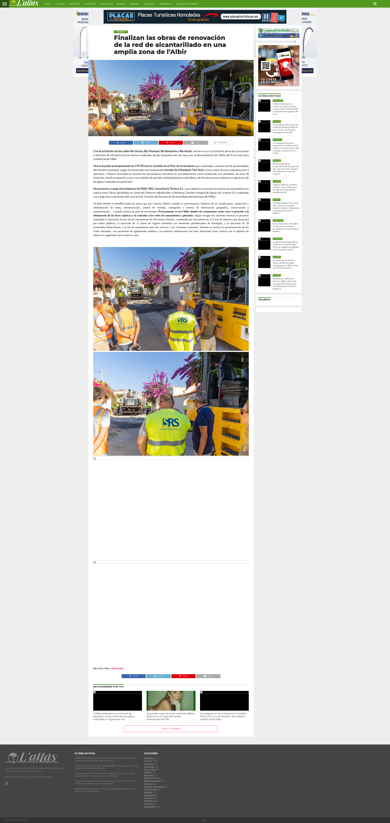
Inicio (48, 4)
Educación (106, 4)
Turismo (148, 804)
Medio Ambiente (152, 781)
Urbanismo (165, 4)
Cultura (60, 4)
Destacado (117, 668)
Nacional (148, 784)
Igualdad (148, 775)
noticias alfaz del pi (154, 786)
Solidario (148, 801)
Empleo (121, 4)
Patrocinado (150, 789)
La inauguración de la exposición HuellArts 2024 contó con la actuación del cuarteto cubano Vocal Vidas (223, 716)
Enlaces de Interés (186, 4)
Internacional (151, 778)
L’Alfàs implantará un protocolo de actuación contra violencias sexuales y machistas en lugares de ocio (114, 716)
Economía (90, 4)
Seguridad (149, 795)
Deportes (74, 4)
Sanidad (134, 4)
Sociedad (149, 4)
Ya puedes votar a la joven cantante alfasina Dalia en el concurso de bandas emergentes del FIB (170, 716)
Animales (148, 758)
